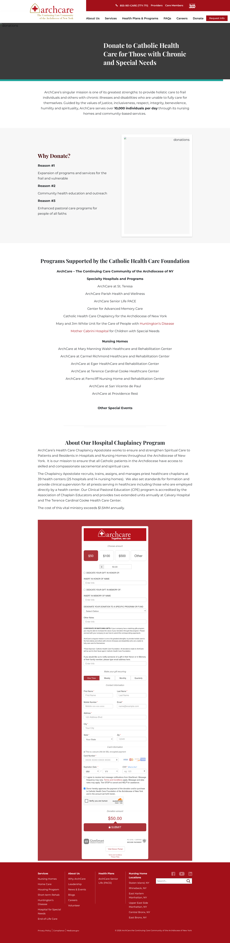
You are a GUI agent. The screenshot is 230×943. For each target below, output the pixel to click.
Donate (198, 18)
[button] (188, 881)
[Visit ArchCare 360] (192, 5)
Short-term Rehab (48, 894)
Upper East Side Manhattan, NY (138, 904)
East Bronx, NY (138, 917)
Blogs (71, 894)
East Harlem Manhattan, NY (138, 895)
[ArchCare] (51, 11)
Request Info (217, 18)
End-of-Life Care (47, 918)
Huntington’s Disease (157, 323)
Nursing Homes (47, 878)
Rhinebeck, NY (137, 888)
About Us (93, 18)
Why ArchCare (77, 878)
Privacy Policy (44, 930)
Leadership (75, 884)
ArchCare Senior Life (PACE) (108, 880)
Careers (182, 18)
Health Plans (106, 873)
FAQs (167, 18)
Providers (157, 5)
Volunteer (74, 905)
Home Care (45, 884)
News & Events (77, 889)
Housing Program (48, 889)
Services (111, 18)
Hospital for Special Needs (49, 911)
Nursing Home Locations (138, 875)
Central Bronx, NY (139, 912)
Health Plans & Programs (140, 18)
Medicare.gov (73, 930)
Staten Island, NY (139, 882)
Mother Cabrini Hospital (90, 331)
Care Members (174, 5)
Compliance (58, 930)
